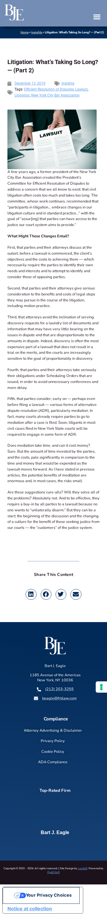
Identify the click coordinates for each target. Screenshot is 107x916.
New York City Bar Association (55, 95)
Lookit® (82, 868)
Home (25, 32)
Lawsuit (81, 89)
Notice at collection (29, 909)
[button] (97, 17)
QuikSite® (53, 872)
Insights (36, 32)
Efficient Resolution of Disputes (49, 89)
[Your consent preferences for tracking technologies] (101, 687)
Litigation (22, 95)
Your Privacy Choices (49, 895)
